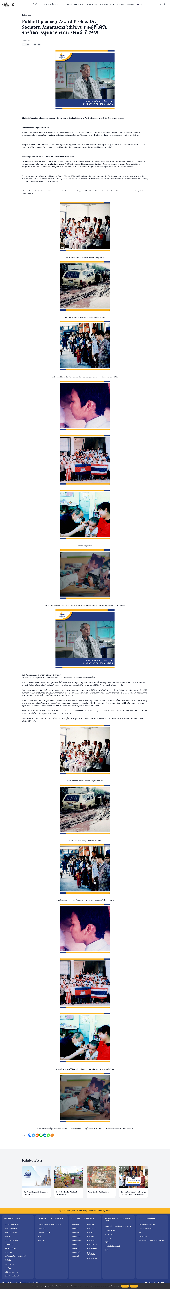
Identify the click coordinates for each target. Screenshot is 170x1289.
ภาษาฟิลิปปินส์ (92, 1248)
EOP (62, 4)
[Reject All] (168, 1286)
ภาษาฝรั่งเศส (76, 1240)
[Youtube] (162, 1283)
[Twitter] (33, 1135)
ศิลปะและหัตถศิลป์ (11, 1228)
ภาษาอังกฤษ (76, 1236)
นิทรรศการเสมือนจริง (12, 1276)
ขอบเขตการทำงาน (49, 4)
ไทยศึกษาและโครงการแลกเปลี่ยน (49, 1224)
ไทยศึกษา (41, 1228)
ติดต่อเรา (130, 4)
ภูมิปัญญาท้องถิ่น (10, 1248)
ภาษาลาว (90, 1232)
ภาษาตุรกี (75, 1248)
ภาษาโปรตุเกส (92, 1258)
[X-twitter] (154, 1283)
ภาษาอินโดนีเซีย (91, 1253)
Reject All (134, 1286)
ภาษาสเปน (91, 1240)
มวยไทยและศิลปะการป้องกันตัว (15, 1256)
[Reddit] (37, 1135)
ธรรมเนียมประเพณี (11, 1240)
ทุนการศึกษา (42, 1240)
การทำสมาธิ (109, 1234)
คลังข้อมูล (120, 4)
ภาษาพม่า (75, 1224)
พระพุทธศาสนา (110, 1230)
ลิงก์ (106, 1250)
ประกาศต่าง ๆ (143, 1236)
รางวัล (141, 1232)
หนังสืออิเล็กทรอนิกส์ (112, 1246)
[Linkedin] (44, 1135)
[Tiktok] (158, 1283)
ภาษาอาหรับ (76, 1252)
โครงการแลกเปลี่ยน (45, 1232)
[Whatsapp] (48, 1135)
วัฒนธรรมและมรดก (12, 1224)
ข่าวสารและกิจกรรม (107, 4)
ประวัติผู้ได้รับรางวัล (145, 1228)
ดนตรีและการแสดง (11, 1232)
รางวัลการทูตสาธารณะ (75, 4)
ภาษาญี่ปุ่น (75, 1244)
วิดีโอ (107, 1242)
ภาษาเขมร (91, 1224)
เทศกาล (7, 1236)
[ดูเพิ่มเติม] (52, 1135)
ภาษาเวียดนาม (92, 1244)
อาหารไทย (8, 1252)
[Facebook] (29, 1135)
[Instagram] (150, 1283)
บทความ (108, 1238)
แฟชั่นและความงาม (11, 1272)
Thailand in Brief (91, 4)
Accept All (124, 1286)
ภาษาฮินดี (75, 1256)
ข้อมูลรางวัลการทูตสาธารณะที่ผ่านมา (152, 1240)
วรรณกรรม (9, 1244)
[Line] (41, 1135)
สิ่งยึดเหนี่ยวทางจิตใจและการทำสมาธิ (118, 1226)
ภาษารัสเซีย (91, 1236)
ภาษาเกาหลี (91, 1228)
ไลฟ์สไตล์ (8, 1268)
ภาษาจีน (75, 1228)
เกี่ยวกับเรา (36, 4)
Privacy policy (115, 1286)
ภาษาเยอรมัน (76, 1232)
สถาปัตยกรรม (9, 1264)
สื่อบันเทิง (8, 1260)
